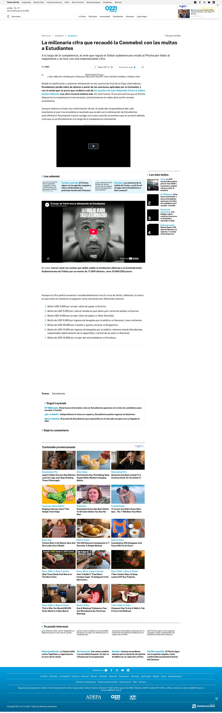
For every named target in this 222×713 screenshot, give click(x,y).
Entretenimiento (175, 676)
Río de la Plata (39, 2)
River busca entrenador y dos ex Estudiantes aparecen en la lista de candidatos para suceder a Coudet (93, 409)
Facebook (111, 670)
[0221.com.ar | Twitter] (204, 2)
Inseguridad (26, 2)
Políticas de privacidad (107, 682)
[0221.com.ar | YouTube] (209, 2)
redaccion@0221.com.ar (193, 688)
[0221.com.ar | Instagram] (195, 2)
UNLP (67, 2)
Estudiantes (107, 2)
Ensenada (103, 676)
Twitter (117, 670)
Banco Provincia (78, 2)
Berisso (94, 676)
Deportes (113, 676)
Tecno (163, 676)
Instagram (106, 670)
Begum (156, 676)
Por (45, 67)
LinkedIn (128, 670)
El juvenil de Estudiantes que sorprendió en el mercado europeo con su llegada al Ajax (92, 420)
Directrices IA (125, 682)
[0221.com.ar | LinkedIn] (213, 2)
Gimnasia (118, 2)
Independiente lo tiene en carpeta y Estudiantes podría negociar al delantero (90, 414)
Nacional (85, 676)
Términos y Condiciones (86, 682)
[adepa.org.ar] (93, 697)
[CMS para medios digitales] (203, 706)
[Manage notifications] (216, 698)
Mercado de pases (93, 2)
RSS (135, 682)
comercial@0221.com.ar (111, 690)
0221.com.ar (46, 36)
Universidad (105, 16)
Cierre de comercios (54, 2)
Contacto (142, 682)
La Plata (82, 16)
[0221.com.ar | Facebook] (199, 2)
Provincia (75, 676)
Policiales (93, 16)
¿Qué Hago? (142, 16)
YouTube (122, 670)
